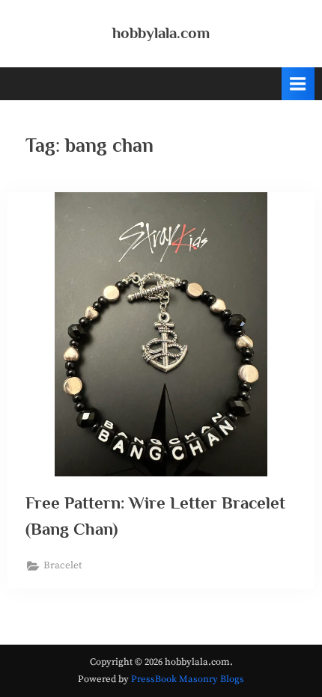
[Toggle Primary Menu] (298, 83)
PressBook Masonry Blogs (187, 679)
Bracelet (62, 565)
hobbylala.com (161, 33)
